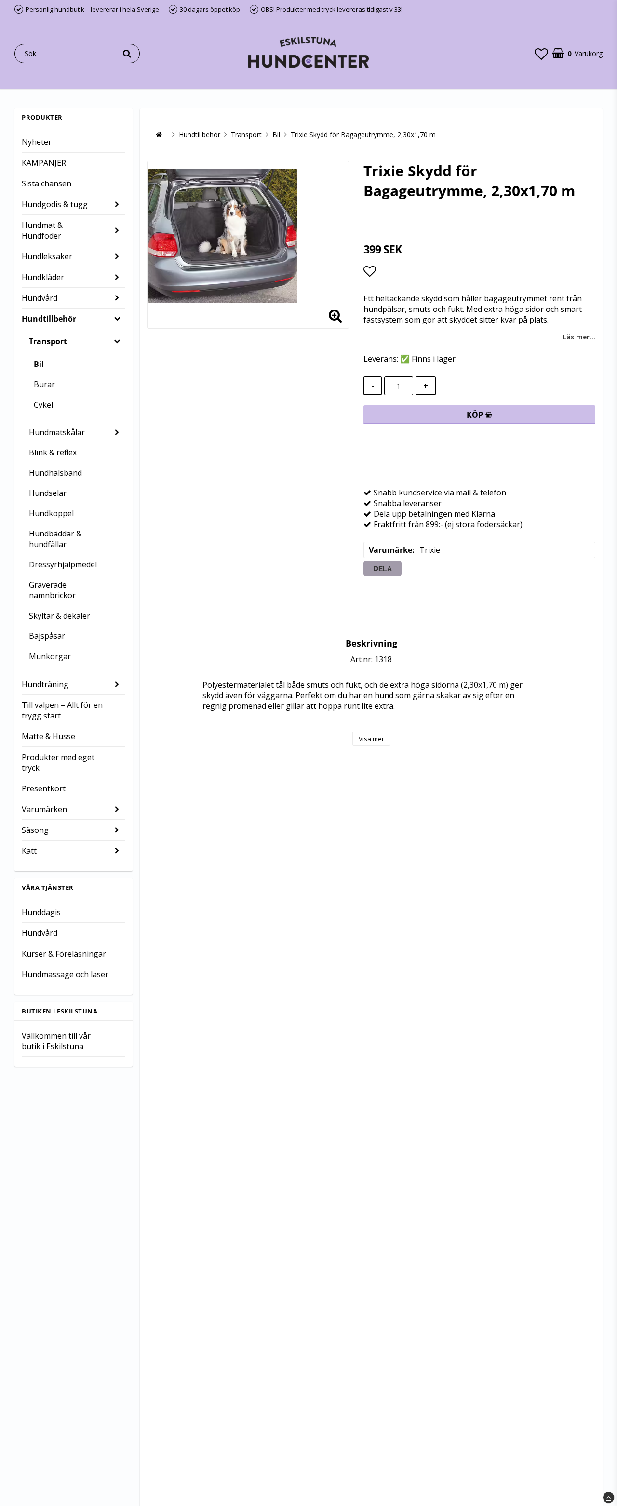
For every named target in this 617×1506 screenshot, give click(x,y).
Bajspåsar (47, 636)
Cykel (43, 404)
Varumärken (44, 809)
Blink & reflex (53, 452)
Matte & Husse (48, 736)
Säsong (35, 830)
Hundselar (48, 493)
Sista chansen (46, 183)
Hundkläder (43, 277)
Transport (48, 341)
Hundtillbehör (49, 318)
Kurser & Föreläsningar (64, 953)
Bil (39, 364)
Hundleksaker (47, 256)
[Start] (158, 134)
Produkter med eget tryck (58, 762)
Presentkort (44, 788)
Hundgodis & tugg (55, 204)
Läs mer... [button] (579, 336)
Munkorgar (50, 656)
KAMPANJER (44, 162)
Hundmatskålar (57, 432)
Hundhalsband (55, 472)
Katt (29, 850)
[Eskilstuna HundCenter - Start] (308, 53)
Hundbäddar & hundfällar (55, 538)
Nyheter (37, 142)
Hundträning (45, 684)
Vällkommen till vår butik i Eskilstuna (56, 1041)
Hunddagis (41, 912)
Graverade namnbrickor (52, 590)
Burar (44, 384)
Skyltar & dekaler (59, 615)
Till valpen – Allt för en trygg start (62, 710)
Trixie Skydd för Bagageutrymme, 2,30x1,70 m (363, 134)
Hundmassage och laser (65, 974)
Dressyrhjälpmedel (63, 564)
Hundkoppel (51, 513)
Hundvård (39, 298)
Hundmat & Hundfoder (42, 230)
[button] (541, 54)
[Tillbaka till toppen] (609, 1498)
